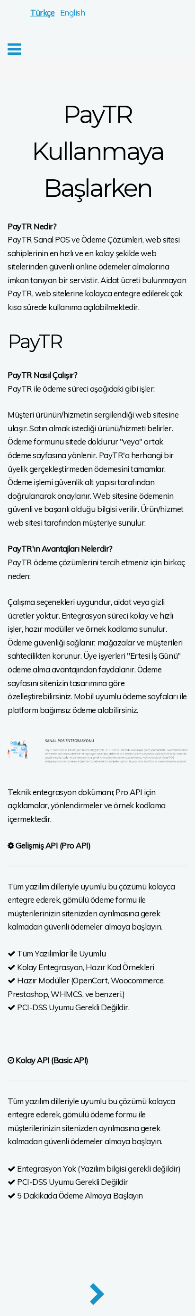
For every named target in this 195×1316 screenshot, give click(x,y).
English (72, 12)
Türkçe (42, 12)
